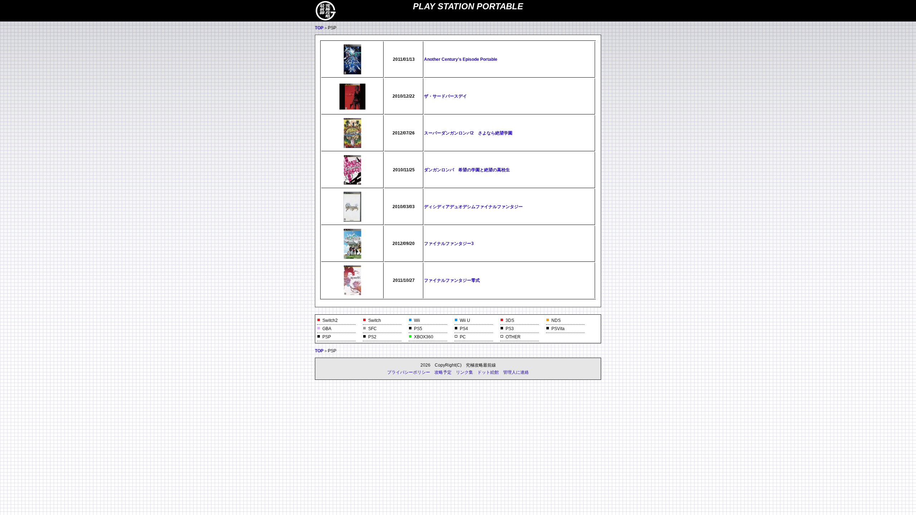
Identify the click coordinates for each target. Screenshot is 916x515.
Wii (417, 320)
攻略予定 (443, 372)
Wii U (465, 320)
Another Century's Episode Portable (460, 59)
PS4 (464, 328)
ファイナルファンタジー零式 (452, 280)
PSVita (558, 328)
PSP (326, 336)
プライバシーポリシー (408, 372)
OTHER (513, 336)
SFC (372, 328)
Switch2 (330, 320)
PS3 (510, 328)
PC (463, 336)
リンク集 (464, 372)
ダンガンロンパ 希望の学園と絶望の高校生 (467, 169)
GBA (326, 328)
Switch (374, 320)
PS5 (418, 328)
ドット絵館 (488, 372)
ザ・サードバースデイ (445, 96)
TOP (319, 27)
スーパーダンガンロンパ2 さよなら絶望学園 (468, 133)
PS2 (372, 336)
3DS (510, 320)
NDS (556, 320)
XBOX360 (423, 336)
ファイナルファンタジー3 (449, 243)
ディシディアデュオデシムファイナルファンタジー (473, 206)
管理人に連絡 (516, 372)
